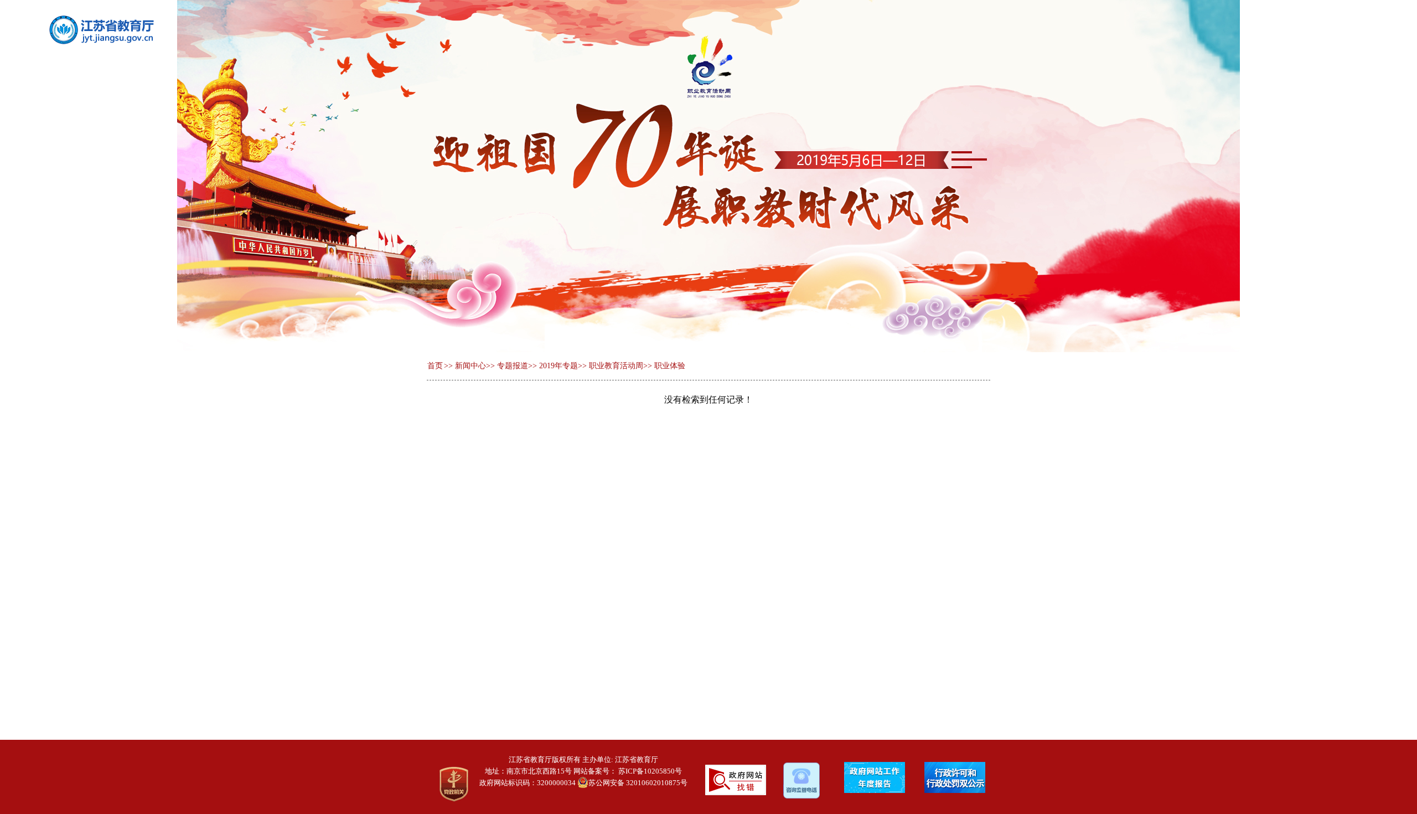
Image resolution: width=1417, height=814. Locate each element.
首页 (435, 366)
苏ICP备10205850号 (650, 771)
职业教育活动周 (616, 366)
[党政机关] (446, 784)
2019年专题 (558, 366)
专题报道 (512, 366)
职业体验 (669, 366)
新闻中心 (470, 366)
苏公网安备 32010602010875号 (637, 783)
